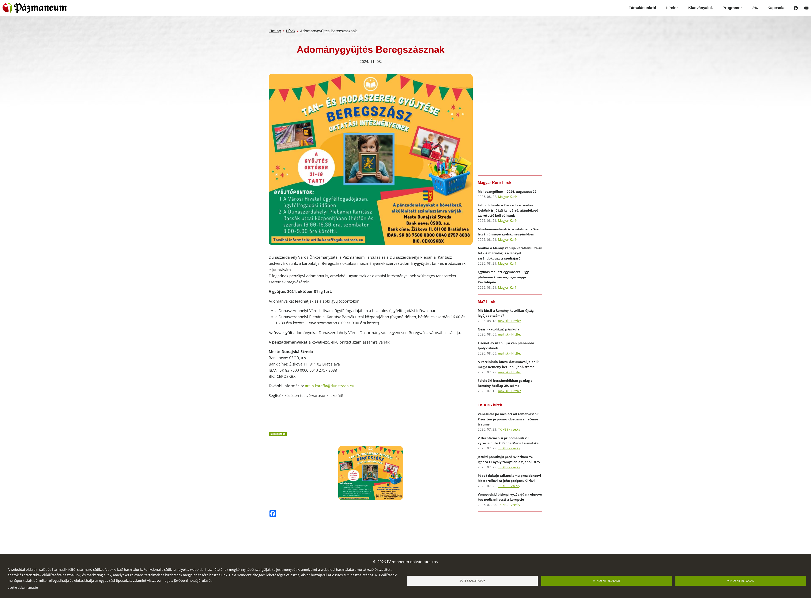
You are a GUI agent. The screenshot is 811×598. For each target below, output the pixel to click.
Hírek (290, 30)
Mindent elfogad (740, 581)
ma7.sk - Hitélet (509, 321)
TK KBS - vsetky (509, 429)
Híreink (672, 8)
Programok (733, 8)
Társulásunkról (642, 8)
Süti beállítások (473, 581)
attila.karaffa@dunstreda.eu (329, 385)
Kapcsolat (776, 8)
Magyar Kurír (507, 196)
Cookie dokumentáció (23, 588)
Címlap (275, 30)
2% (755, 8)
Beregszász (277, 434)
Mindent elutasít (606, 581)
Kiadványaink (700, 8)
